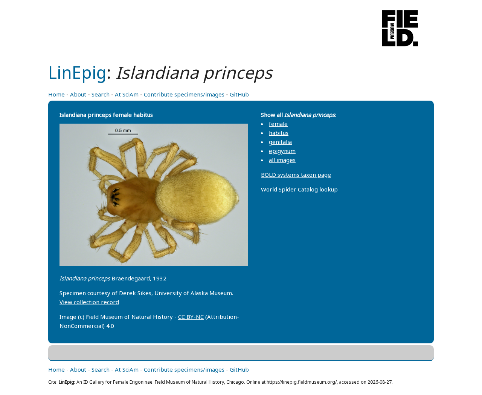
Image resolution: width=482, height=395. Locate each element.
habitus (278, 132)
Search (101, 94)
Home (56, 94)
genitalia (280, 141)
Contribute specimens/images (184, 94)
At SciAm (127, 94)
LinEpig (77, 72)
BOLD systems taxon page (296, 174)
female (278, 123)
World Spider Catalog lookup (299, 189)
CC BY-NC (191, 316)
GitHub (239, 94)
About (78, 94)
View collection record (89, 302)
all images (282, 160)
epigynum (282, 151)
